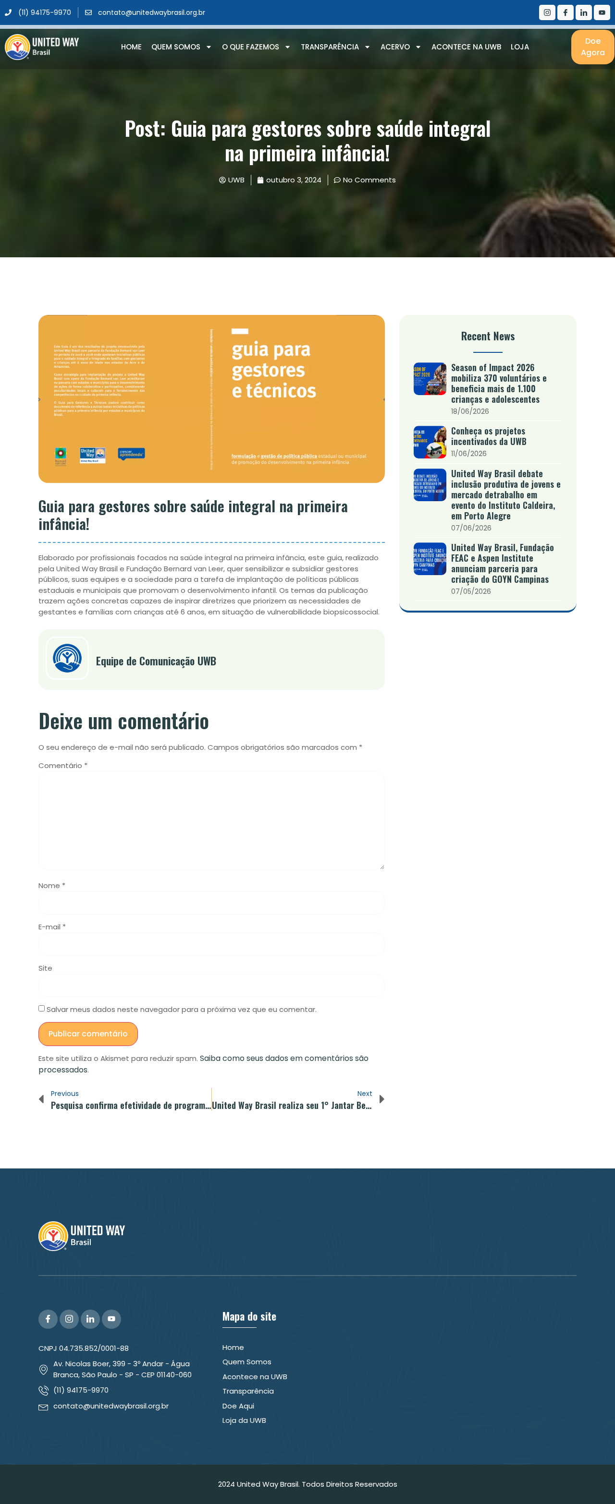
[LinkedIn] (584, 12)
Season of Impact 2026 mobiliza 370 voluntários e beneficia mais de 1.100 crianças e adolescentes (499, 383)
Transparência (330, 47)
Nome (51, 885)
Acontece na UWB (466, 47)
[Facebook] (565, 12)
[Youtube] (602, 12)
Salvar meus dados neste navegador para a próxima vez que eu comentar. (182, 1009)
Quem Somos (175, 47)
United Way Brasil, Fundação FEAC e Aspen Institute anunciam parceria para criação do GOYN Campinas (502, 563)
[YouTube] (111, 1319)
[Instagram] (547, 12)
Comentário (62, 765)
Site (45, 968)
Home (131, 47)
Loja (520, 47)
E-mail (52, 927)
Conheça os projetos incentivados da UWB (489, 435)
